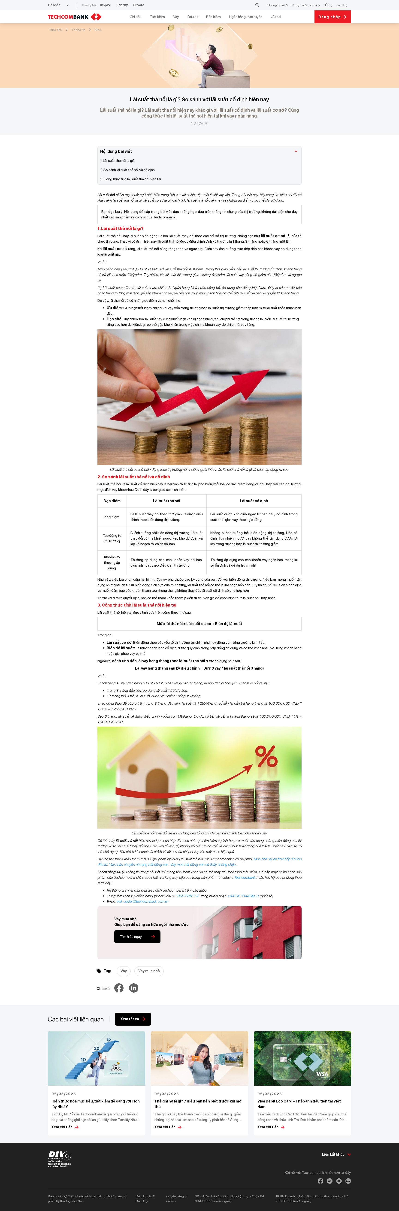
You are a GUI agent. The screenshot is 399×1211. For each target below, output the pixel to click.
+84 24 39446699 (243, 896)
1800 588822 (187, 896)
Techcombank (244, 877)
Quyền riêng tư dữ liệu (176, 1198)
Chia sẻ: (104, 989)
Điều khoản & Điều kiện (145, 1198)
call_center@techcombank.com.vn (142, 901)
